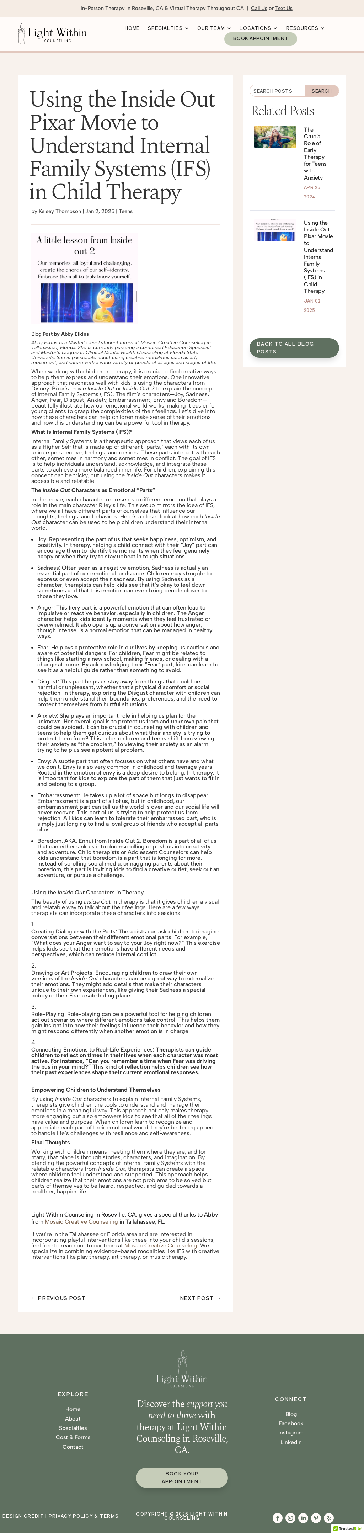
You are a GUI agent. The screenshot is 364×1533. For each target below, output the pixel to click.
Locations (255, 28)
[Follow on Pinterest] (316, 1518)
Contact (73, 1446)
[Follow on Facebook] (278, 1518)
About (73, 1418)
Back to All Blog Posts (285, 347)
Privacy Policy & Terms (84, 1516)
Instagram (291, 1432)
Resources (302, 28)
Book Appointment (260, 39)
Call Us (259, 8)
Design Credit (23, 1516)
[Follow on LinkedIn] (303, 1518)
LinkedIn (291, 1442)
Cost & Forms (73, 1437)
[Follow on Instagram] (290, 1518)
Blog (291, 1414)
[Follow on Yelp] (329, 1518)
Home (132, 28)
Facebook (291, 1423)
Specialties (165, 28)
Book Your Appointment (182, 1477)
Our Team (211, 28)
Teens (126, 211)
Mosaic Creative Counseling (81, 1221)
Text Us (284, 8)
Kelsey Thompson (60, 211)
